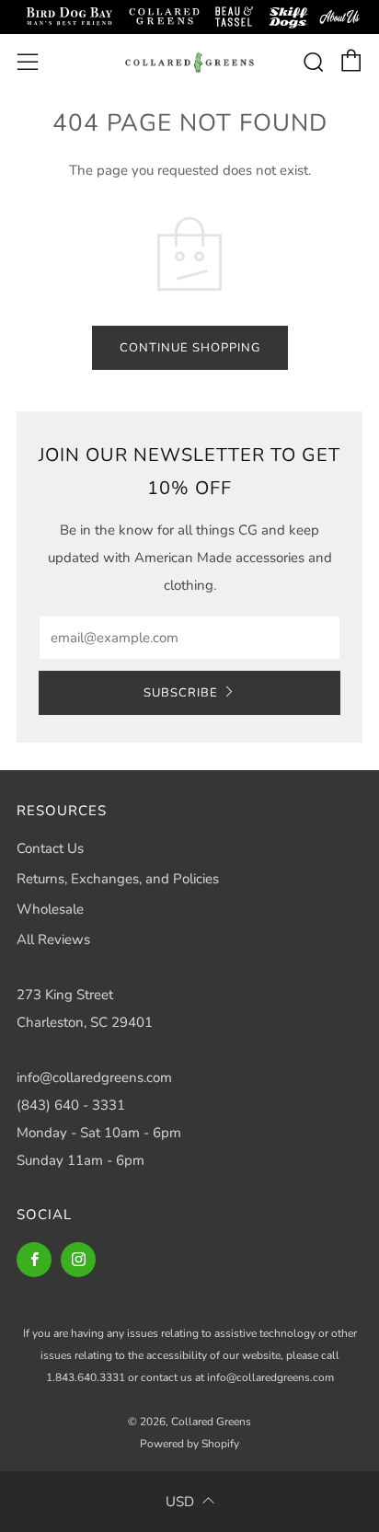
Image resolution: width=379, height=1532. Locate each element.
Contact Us (50, 848)
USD (180, 1501)
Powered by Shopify (189, 1443)
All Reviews (53, 939)
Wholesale (50, 909)
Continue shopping (190, 348)
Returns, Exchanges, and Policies (118, 879)
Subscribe (181, 693)
